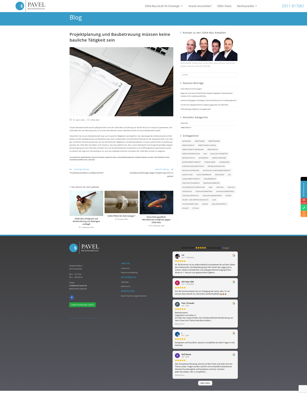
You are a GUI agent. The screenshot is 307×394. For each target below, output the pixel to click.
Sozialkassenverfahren (212, 196)
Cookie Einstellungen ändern (82, 305)
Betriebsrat (203, 158)
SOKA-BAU (95, 120)
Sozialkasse (187, 191)
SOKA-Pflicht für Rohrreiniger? (121, 216)
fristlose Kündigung (190, 170)
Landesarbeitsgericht (191, 179)
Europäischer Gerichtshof (193, 166)
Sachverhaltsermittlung (79, 160)
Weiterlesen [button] (180, 324)
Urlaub (205, 204)
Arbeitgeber (200, 141)
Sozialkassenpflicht (190, 196)
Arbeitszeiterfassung (191, 154)
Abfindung (186, 141)
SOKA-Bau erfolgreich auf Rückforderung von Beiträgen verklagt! (86, 221)
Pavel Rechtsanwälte (191, 183)
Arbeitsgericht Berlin (207, 145)
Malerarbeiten (210, 179)
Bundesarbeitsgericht (191, 162)
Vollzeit (185, 208)
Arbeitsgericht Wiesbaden (193, 149)
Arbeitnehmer (214, 141)
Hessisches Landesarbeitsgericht (216, 170)
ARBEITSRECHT (186, 127)
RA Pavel (151, 157)
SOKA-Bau (91, 160)
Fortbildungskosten (216, 166)
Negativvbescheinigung (125, 157)
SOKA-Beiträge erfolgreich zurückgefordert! (196, 109)
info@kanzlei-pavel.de (78, 285)
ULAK (214, 200)
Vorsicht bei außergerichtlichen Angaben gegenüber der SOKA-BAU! (204, 105)
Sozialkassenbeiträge (225, 191)
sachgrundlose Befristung (193, 187)
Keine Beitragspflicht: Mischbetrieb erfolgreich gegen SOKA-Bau (156, 220)
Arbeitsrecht (212, 149)
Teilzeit (228, 196)
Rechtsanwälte (245, 6)
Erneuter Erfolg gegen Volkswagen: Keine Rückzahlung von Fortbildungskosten (208, 100)
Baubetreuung (86, 157)
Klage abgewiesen (204, 175)
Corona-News (209, 162)
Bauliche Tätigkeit (98, 157)
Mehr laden (205, 383)
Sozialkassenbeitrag (204, 191)
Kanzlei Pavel (187, 175)
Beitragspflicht (188, 158)
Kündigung (219, 175)
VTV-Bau (195, 208)
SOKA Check (224, 6)
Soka (211, 187)
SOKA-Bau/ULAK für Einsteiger (162, 6)
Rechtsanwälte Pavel (162, 157)
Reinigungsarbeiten (211, 183)
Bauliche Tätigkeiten (218, 154)
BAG (205, 154)
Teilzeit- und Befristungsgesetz (195, 200)
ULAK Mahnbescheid (190, 204)
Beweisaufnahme (219, 158)
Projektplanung (141, 157)
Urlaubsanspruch (219, 204)
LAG (229, 175)
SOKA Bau (231, 187)
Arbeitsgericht (188, 145)
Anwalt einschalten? (200, 6)
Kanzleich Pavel (111, 157)
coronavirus (224, 162)
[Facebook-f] (71, 297)
